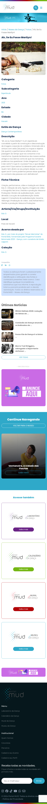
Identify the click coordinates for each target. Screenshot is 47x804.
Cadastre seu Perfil (9, 758)
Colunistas (5, 743)
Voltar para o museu (23, 426)
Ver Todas (23, 357)
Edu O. (4, 213)
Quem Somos (7, 738)
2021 (3, 102)
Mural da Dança (8, 721)
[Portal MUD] (16, 8)
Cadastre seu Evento (10, 753)
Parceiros (5, 748)
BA (2, 112)
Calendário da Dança (10, 716)
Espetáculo (6, 93)
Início (4, 29)
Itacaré (4, 121)
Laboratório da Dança (10, 711)
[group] (23, 387)
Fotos (28, 29)
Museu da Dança (16, 29)
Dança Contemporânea (11, 131)
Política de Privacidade (13, 799)
